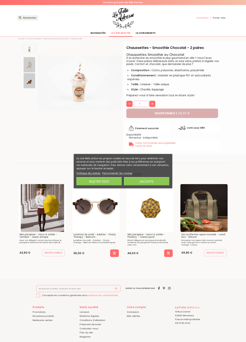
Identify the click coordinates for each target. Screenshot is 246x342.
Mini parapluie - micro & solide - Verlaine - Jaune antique (38, 235)
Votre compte (136, 307)
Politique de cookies (88, 173)
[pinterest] (164, 288)
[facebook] (158, 288)
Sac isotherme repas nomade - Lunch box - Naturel (203, 235)
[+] (152, 104)
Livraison (84, 312)
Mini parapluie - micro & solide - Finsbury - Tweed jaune (146, 235)
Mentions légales (89, 316)
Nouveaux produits (43, 316)
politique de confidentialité (103, 295)
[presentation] (108, 117)
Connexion (133, 312)
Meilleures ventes (43, 320)
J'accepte (147, 181)
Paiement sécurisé (90, 324)
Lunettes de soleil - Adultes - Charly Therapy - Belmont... (94, 235)
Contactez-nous (89, 328)
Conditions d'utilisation (92, 320)
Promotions (39, 312)
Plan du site (86, 332)
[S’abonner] (115, 288)
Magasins (85, 336)
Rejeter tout (99, 181)
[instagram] (169, 288)
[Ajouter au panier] (114, 253)
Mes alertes (133, 316)
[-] (129, 104)
